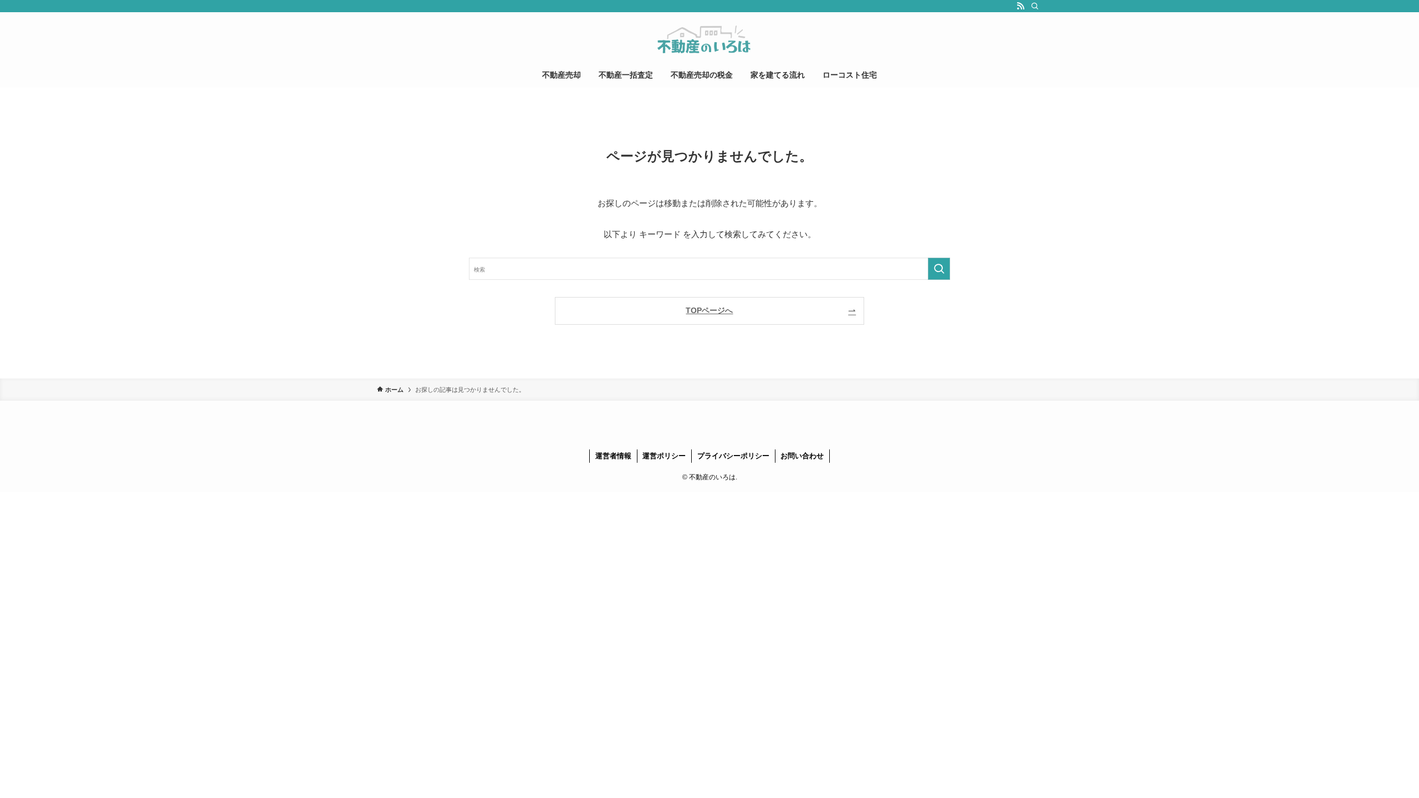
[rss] (1020, 6)
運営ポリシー (664, 456)
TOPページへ (709, 310)
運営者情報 (613, 456)
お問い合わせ (802, 456)
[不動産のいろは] (709, 39)
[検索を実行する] (939, 269)
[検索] (1035, 6)
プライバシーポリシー (733, 456)
